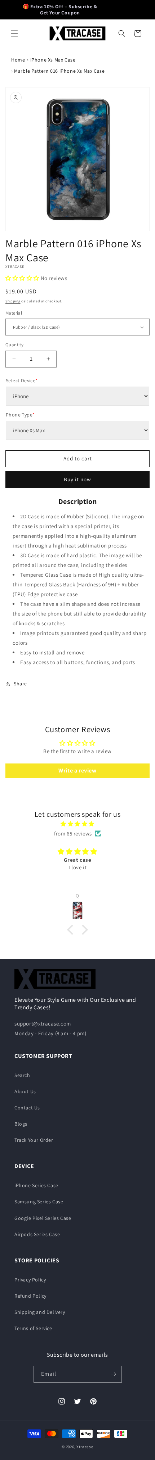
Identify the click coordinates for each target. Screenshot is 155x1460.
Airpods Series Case (37, 1234)
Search (22, 1075)
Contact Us (27, 1107)
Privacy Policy (30, 1279)
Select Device (22, 380)
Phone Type (20, 414)
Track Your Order (33, 1140)
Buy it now (77, 479)
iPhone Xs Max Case (53, 60)
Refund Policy (30, 1296)
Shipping (13, 301)
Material (13, 313)
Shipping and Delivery (39, 1312)
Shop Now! (120, 9)
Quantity (14, 345)
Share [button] (20, 683)
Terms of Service (33, 1328)
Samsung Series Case (38, 1201)
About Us (25, 1091)
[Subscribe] (113, 1374)
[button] (14, 33)
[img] (77, 824)
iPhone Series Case (36, 1185)
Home (18, 60)
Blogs (20, 1124)
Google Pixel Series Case (42, 1218)
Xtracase (84, 1446)
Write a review (77, 770)
